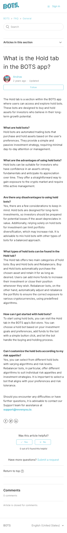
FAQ (16, 18)
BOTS (6, 18)
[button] (49, 6)
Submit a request (48, 459)
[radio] (24, 442)
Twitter (11, 421)
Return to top (11, 471)
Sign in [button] (56, 6)
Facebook (5, 421)
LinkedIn (16, 421)
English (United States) (46, 525)
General (27, 18)
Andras (17, 76)
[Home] (11, 8)
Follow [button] (33, 87)
